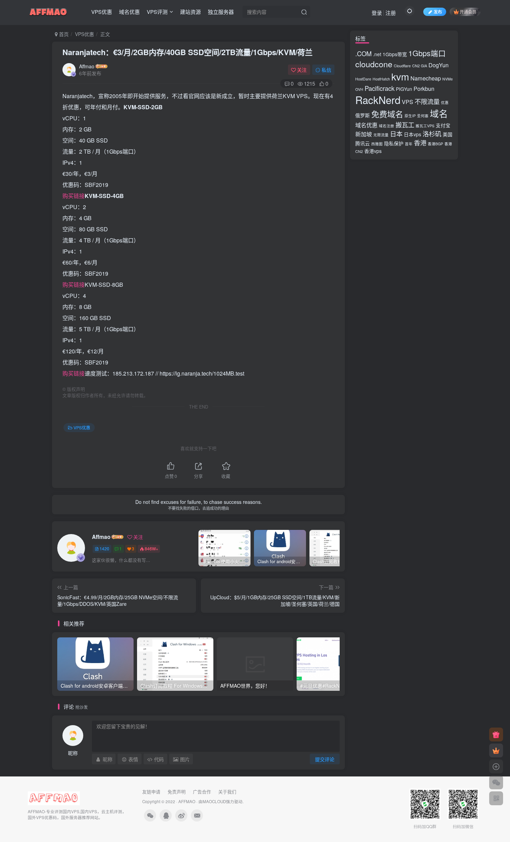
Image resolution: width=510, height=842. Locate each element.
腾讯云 (362, 143)
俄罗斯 (362, 115)
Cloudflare (402, 65)
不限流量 (427, 101)
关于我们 (227, 791)
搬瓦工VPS (425, 125)
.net (377, 54)
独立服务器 (221, 11)
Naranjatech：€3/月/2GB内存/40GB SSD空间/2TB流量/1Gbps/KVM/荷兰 (187, 52)
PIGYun (404, 88)
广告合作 (202, 791)
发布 (438, 12)
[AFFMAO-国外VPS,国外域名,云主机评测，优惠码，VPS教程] (48, 10)
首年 (409, 143)
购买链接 (73, 196)
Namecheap (425, 78)
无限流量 (381, 134)
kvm (400, 76)
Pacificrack (379, 88)
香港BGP (435, 143)
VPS (407, 101)
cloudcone (373, 64)
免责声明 (177, 791)
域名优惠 (129, 11)
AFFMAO (186, 801)
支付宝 (443, 125)
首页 (63, 34)
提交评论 (324, 759)
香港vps (373, 150)
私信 (326, 69)
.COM (363, 53)
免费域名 (387, 114)
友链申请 (151, 791)
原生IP (410, 115)
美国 (447, 134)
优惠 (445, 102)
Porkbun (424, 88)
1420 (104, 548)
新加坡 (363, 134)
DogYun (438, 65)
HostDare (363, 78)
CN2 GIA (419, 65)
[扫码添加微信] (496, 782)
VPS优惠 (101, 11)
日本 (396, 133)
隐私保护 (393, 143)
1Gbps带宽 (395, 54)
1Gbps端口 (427, 53)
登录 (377, 12)
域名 (439, 113)
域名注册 (386, 125)
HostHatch (381, 78)
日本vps (412, 134)
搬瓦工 (405, 124)
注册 (390, 12)
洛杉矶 (432, 133)
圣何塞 (422, 115)
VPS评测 (157, 11)
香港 (420, 142)
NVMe (447, 78)
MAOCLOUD (214, 801)
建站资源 (190, 11)
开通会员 (468, 12)
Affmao (86, 66)
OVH (359, 89)
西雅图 (377, 143)
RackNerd (377, 99)
